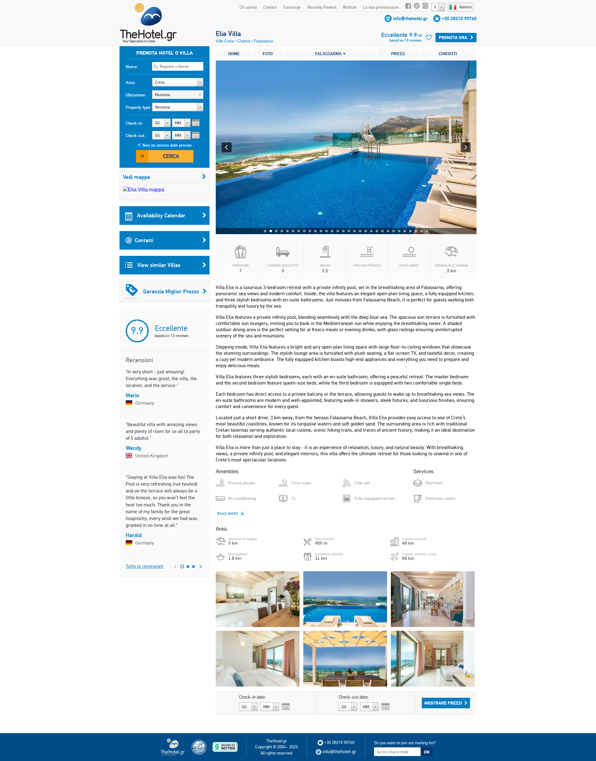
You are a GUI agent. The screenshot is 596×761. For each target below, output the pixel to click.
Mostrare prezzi (443, 703)
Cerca (171, 156)
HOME (234, 53)
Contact (270, 7)
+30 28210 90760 (459, 18)
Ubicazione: (136, 95)
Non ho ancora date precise (167, 145)
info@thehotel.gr (410, 18)
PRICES (398, 53)
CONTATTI (448, 53)
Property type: (138, 107)
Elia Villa (228, 33)
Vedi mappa (136, 176)
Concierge (292, 7)
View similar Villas (158, 265)
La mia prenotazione (381, 7)
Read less (227, 513)
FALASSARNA (329, 53)
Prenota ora (453, 37)
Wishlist (349, 7)
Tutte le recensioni (144, 566)
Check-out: (135, 135)
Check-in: (134, 123)
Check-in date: (252, 697)
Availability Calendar (160, 215)
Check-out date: (354, 697)
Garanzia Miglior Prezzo (171, 291)
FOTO (268, 53)
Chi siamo (248, 7)
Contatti (144, 240)
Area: (131, 82)
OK (427, 752)
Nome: (132, 66)
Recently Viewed (321, 7)
